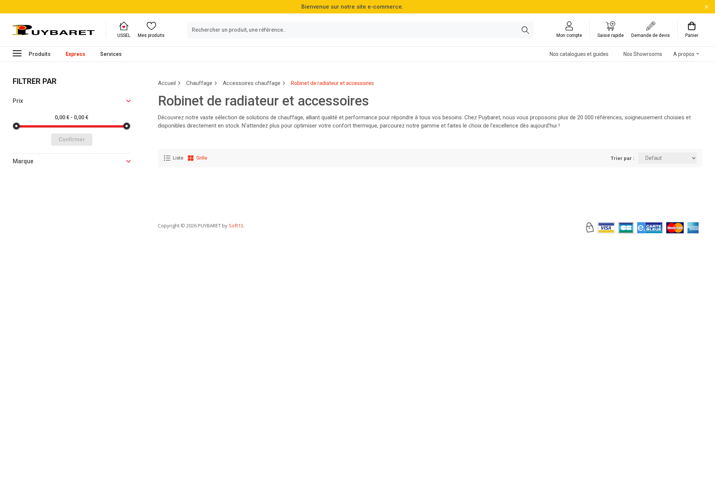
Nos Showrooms (642, 54)
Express (75, 54)
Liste (178, 158)
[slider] (16, 126)
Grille (201, 158)
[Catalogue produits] (20, 53)
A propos (684, 54)
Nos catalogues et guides (579, 54)
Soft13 (236, 225)
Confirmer (71, 139)
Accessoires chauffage (251, 83)
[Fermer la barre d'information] (706, 7)
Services (111, 54)
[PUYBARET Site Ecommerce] (54, 30)
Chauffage (199, 83)
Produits (40, 54)
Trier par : (623, 158)
